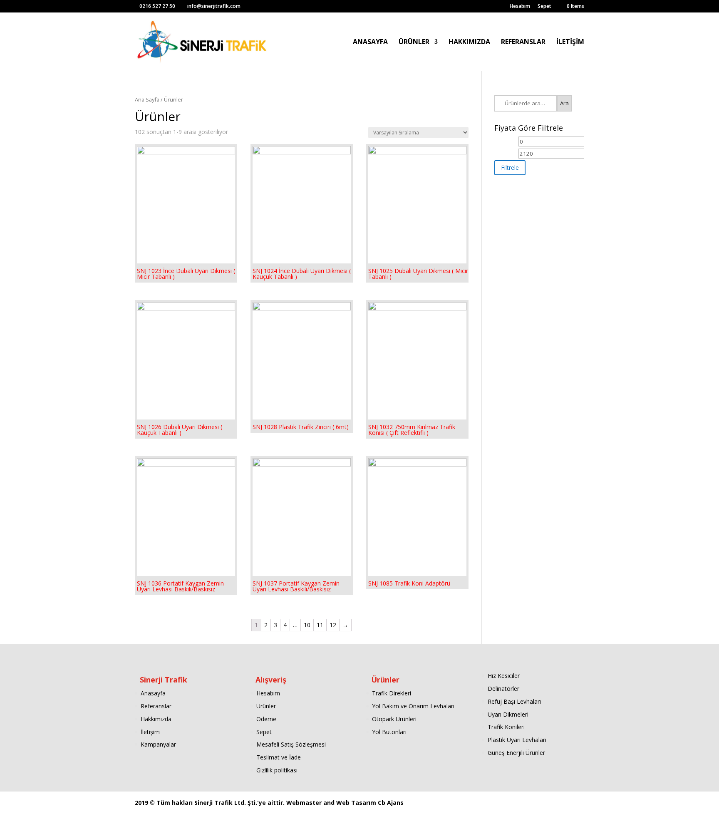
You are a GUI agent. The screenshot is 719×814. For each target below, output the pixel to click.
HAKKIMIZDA (469, 42)
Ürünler (266, 706)
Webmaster (304, 803)
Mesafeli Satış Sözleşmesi (291, 744)
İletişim (150, 732)
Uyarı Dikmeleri (508, 714)
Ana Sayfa (147, 99)
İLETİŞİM (570, 42)
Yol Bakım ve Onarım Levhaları (413, 706)
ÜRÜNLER (414, 42)
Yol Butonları (389, 732)
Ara (564, 103)
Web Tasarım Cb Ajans (370, 803)
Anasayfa (153, 693)
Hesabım (520, 7)
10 (307, 625)
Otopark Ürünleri (394, 719)
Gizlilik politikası (277, 770)
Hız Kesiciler (504, 676)
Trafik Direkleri (391, 693)
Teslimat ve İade (278, 757)
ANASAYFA (370, 42)
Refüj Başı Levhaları (514, 701)
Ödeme (266, 719)
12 (333, 625)
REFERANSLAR (523, 42)
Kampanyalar (158, 744)
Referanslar (156, 706)
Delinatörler (503, 688)
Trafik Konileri (506, 727)
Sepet (544, 7)
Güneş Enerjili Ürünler (516, 753)
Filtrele (510, 167)
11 (320, 625)
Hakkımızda (156, 719)
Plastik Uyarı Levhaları (517, 740)
